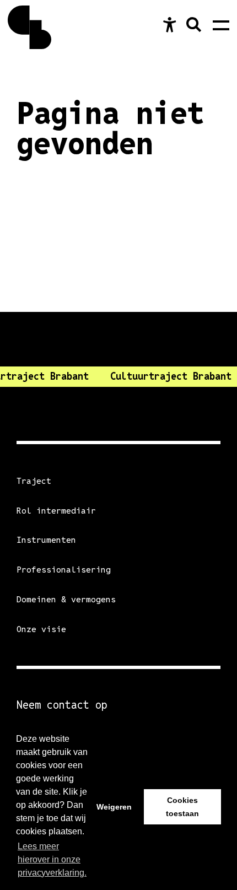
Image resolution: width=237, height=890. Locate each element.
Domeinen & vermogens (66, 599)
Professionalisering (64, 569)
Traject (34, 481)
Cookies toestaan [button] (182, 807)
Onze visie (41, 629)
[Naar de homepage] (29, 27)
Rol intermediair (56, 510)
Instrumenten (46, 540)
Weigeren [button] (114, 806)
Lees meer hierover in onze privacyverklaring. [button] (52, 859)
